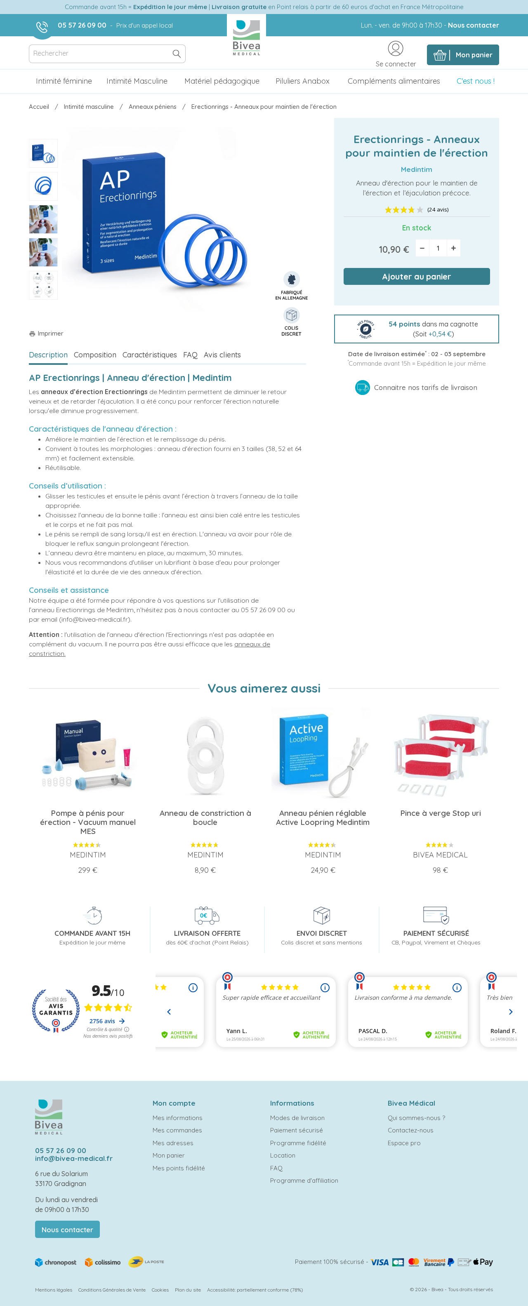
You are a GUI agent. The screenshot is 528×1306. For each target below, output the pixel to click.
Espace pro (404, 1143)
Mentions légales (53, 1290)
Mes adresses (173, 1143)
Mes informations (178, 1118)
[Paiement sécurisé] (431, 1262)
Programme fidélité (298, 1143)
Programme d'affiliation (304, 1180)
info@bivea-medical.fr (74, 1158)
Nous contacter (473, 25)
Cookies (160, 1290)
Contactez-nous (411, 1130)
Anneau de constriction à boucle (205, 817)
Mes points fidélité (179, 1168)
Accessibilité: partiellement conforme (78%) (255, 1290)
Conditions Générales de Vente (112, 1290)
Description (48, 354)
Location (282, 1155)
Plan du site (188, 1290)
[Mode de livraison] (100, 1261)
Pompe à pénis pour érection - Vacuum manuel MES (88, 822)
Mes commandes (177, 1130)
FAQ (190, 354)
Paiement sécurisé (296, 1130)
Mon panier (169, 1155)
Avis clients (222, 354)
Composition (95, 354)
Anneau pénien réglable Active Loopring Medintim (323, 817)
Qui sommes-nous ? (416, 1118)
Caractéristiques (150, 354)
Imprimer (46, 333)
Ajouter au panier (416, 276)
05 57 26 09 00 (82, 25)
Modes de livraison (297, 1118)
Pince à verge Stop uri (440, 813)
